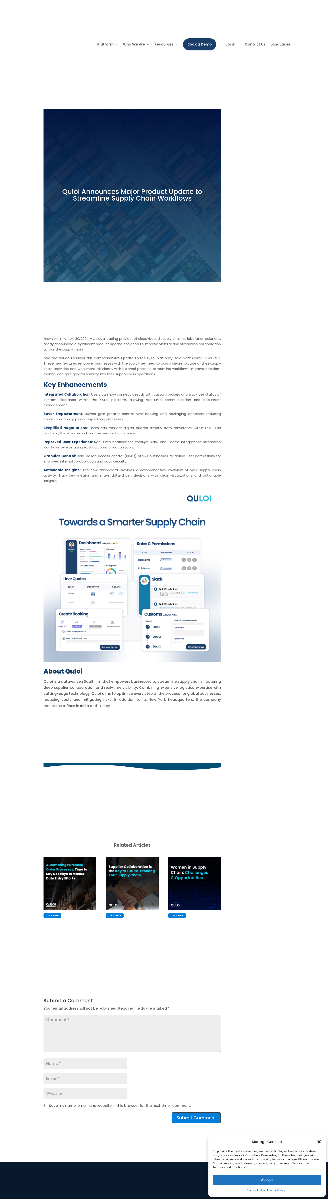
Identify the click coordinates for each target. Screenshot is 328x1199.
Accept (267, 1179)
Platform (105, 44)
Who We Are (134, 44)
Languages (280, 44)
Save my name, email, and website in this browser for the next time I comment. (120, 1105)
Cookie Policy (256, 1190)
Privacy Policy (276, 1190)
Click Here (52, 915)
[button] (319, 1141)
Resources (164, 44)
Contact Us (255, 44)
